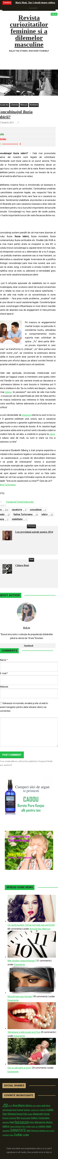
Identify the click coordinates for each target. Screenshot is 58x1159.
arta (34, 1106)
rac (36, 1126)
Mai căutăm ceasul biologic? (22, 960)
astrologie (7, 1110)
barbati (20, 1110)
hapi (12, 1122)
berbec (27, 1110)
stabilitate (19, 519)
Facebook (28, 646)
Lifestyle (14, 104)
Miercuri (24, 104)
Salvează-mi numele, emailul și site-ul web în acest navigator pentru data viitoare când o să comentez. (24, 707)
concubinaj (38, 509)
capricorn (35, 1110)
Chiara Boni (22, 565)
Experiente (19, 964)
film (18, 1117)
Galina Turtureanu (25, 514)
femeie (5, 1118)
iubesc (7, 392)
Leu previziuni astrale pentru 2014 (34, 532)
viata (11, 1135)
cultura (42, 1110)
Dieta (30, 1114)
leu (23, 1126)
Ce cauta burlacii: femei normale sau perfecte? (31, 925)
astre (38, 1105)
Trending (7, 2)
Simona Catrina (38, 1130)
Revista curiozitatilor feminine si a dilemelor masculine (33, 31)
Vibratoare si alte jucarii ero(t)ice (24, 1032)
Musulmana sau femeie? (20, 996)
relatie (42, 1126)
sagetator (6, 1131)
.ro (5, 1104)
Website (4, 686)
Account (33, 8)
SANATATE (18, 1130)
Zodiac (18, 1134)
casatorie (19, 509)
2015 (10, 1106)
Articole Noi (35, 929)
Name (4, 660)
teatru (52, 1131)
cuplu (49, 1109)
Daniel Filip (21, 1114)
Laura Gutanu (16, 1126)
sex (28, 1130)
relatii (48, 1126)
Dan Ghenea (9, 1114)
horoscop (22, 1122)
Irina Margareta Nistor (41, 1122)
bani (15, 1110)
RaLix (26, 627)
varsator (5, 1135)
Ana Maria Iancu (22, 1105)
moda (28, 1126)
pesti (33, 1126)
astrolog (46, 1105)
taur (47, 1131)
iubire (52, 434)
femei (47, 1114)
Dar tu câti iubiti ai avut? (20, 1068)
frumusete (25, 1118)
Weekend (34, 104)
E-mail (4, 673)
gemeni (5, 1122)
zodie (26, 1134)
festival (12, 1118)
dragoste (26, 415)
